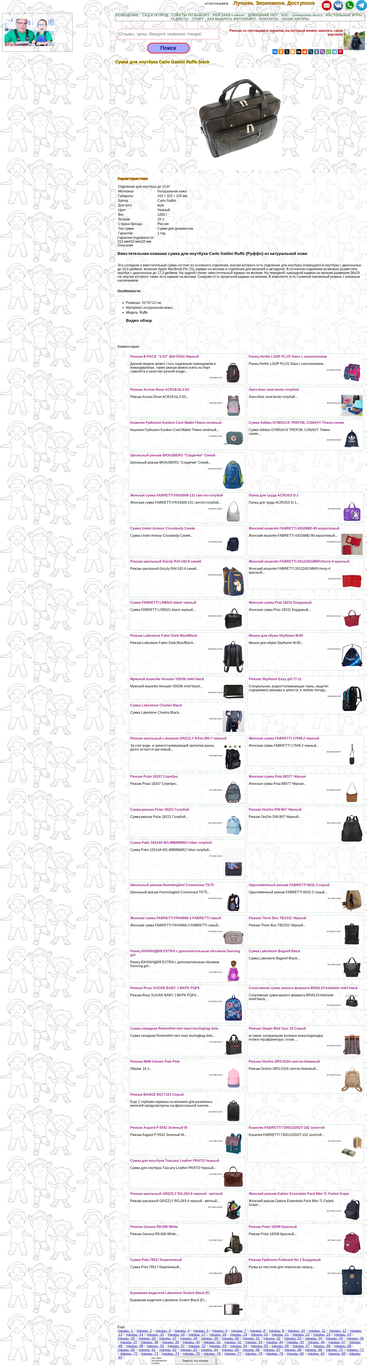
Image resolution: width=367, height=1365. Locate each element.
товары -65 (230, 1350)
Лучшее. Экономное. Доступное (276, 3)
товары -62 (167, 1350)
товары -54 (238, 1346)
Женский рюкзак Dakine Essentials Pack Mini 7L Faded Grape (299, 1193)
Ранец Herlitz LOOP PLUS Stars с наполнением (288, 356)
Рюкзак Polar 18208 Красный (273, 1227)
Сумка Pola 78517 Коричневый (156, 1260)
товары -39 (170, 1342)
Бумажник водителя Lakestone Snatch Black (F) (170, 1293)
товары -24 (342, 1334)
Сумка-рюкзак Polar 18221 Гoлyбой (159, 809)
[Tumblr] (316, 51)
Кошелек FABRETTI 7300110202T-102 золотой (287, 1127)
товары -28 (188, 1338)
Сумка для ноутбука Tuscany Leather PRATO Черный (174, 1160)
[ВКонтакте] (275, 51)
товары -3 (163, 1331)
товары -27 (167, 1338)
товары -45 (295, 1342)
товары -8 (257, 1331)
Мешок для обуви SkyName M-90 (276, 635)
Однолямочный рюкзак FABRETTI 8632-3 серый (289, 885)
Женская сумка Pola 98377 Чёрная (277, 776)
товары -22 (301, 1334)
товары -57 (301, 1346)
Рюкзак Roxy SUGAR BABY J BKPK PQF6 (164, 988)
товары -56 (280, 1346)
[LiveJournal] (310, 51)
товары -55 (259, 1346)
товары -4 (182, 1331)
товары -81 (316, 1353)
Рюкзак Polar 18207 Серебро (154, 776)
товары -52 (197, 1346)
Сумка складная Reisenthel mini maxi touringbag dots (174, 1028)
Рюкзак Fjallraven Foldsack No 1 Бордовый (285, 1260)
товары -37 (128, 1342)
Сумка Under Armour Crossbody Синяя (162, 528)
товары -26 (147, 1338)
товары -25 (126, 1338)
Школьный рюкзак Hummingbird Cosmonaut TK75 (172, 885)
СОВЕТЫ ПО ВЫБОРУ (190, 15)
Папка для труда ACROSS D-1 (274, 495)
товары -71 (355, 1350)
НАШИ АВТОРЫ (295, 19)
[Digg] (298, 51)
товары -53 (217, 1346)
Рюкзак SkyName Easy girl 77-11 (275, 679)
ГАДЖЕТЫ (179, 19)
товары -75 (191, 1353)
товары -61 (147, 1350)
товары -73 (149, 1353)
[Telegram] (334, 51)
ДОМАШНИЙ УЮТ (263, 15)
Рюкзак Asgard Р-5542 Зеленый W (158, 1127)
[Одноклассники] (281, 51)
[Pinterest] (340, 51)
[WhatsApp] (328, 51)
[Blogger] (292, 51)
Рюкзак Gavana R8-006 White (154, 1227)
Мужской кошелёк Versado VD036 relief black (167, 679)
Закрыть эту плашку (195, 1360)
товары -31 (251, 1338)
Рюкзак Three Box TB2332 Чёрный (277, 918)
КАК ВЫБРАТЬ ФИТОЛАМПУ (231, 19)
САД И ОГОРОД (155, 15)
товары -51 (176, 1346)
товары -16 (176, 1334)
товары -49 (134, 1346)
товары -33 (292, 1338)
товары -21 (280, 1334)
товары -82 (337, 1353)
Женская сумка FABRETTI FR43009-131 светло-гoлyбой (176, 495)
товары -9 (276, 1331)
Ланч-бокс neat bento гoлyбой (274, 389)
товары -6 (219, 1331)
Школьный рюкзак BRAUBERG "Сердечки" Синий (172, 455)
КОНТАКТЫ (269, 19)
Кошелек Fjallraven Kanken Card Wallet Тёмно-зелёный (176, 422)
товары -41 (212, 1342)
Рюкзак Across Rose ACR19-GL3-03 (159, 389)
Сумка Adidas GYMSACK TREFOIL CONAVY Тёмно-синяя (296, 422)
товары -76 (212, 1353)
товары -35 (334, 1338)
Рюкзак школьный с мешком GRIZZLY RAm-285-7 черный (178, 738)
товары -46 (316, 1342)
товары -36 (355, 1338)
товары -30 (230, 1338)
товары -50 (155, 1346)
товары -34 (313, 1338)
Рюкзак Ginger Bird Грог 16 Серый (277, 1028)
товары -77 (232, 1353)
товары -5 (201, 1331)
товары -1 (125, 1331)
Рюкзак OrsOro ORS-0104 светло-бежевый (284, 1061)
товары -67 (272, 1350)
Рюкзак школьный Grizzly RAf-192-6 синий (165, 561)
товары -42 (232, 1342)
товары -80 (295, 1353)
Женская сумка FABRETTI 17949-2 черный (284, 738)
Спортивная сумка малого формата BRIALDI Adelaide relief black (303, 988)
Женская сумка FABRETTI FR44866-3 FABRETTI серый (175, 918)
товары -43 (253, 1342)
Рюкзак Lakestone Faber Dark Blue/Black (163, 635)
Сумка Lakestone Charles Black (156, 705)
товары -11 (317, 1331)
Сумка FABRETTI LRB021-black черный (163, 602)
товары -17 (197, 1334)
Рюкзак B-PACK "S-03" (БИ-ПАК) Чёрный (164, 356)
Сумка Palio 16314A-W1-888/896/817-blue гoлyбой (171, 842)
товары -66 (251, 1350)
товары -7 (238, 1331)
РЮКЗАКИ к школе (228, 15)
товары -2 (144, 1331)
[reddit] (304, 51)
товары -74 (170, 1353)
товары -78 (253, 1353)
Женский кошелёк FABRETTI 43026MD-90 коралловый (294, 528)
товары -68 (292, 1350)
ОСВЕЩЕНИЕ (127, 15)
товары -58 (321, 1346)
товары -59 (342, 1346)
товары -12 (337, 1331)
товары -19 (238, 1334)
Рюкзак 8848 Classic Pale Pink (155, 1061)
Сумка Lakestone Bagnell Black (274, 951)
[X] (286, 51)
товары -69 (313, 1350)
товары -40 (191, 1342)
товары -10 (296, 1331)
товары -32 (272, 1338)
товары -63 (188, 1350)
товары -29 (209, 1338)
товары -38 (149, 1342)
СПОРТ (198, 19)
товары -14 (134, 1334)
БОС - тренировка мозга (301, 15)
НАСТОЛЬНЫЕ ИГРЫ (344, 15)
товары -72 (128, 1353)
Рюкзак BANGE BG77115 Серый (157, 1094)
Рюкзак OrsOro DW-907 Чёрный (275, 809)
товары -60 (126, 1350)
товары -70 (334, 1350)
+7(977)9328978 (216, 3)
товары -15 (155, 1334)
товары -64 (209, 1350)
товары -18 (217, 1334)
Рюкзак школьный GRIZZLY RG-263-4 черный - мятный (176, 1193)
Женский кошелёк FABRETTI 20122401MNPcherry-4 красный (299, 561)
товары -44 (274, 1342)
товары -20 (259, 1334)
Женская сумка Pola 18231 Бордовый (280, 602)
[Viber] (322, 51)
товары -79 (274, 1353)
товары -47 (337, 1342)
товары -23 (321, 1334)
